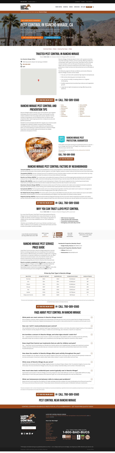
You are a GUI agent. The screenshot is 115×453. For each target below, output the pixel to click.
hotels (87, 150)
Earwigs (63, 111)
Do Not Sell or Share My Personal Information (51, 438)
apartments (61, 151)
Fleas (62, 113)
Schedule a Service (52, 37)
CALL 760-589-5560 (66, 154)
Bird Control (64, 108)
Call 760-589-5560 (68, 100)
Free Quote (89, 7)
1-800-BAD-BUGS (76, 432)
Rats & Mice (83, 106)
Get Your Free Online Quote (32, 37)
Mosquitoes (64, 116)
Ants (62, 105)
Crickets (63, 109)
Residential (65, 7)
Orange (59, 415)
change (28, 423)
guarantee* (45, 236)
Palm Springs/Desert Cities (72, 415)
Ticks (81, 114)
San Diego (54, 415)
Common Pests (47, 49)
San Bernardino (83, 415)
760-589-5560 (69, 37)
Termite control (58, 7)
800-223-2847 (24, 1)
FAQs (70, 49)
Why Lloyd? (83, 7)
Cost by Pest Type (62, 49)
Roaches (82, 108)
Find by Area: (49, 415)
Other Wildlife (83, 105)
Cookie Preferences (50, 440)
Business (71, 7)
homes (76, 150)
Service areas (77, 7)
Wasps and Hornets (85, 116)
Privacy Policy (90, 449)
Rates (54, 49)
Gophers (63, 114)
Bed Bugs (63, 106)
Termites (82, 113)
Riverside (63, 415)
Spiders (82, 111)
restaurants (82, 150)
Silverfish (82, 109)
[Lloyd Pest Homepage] (26, 7)
